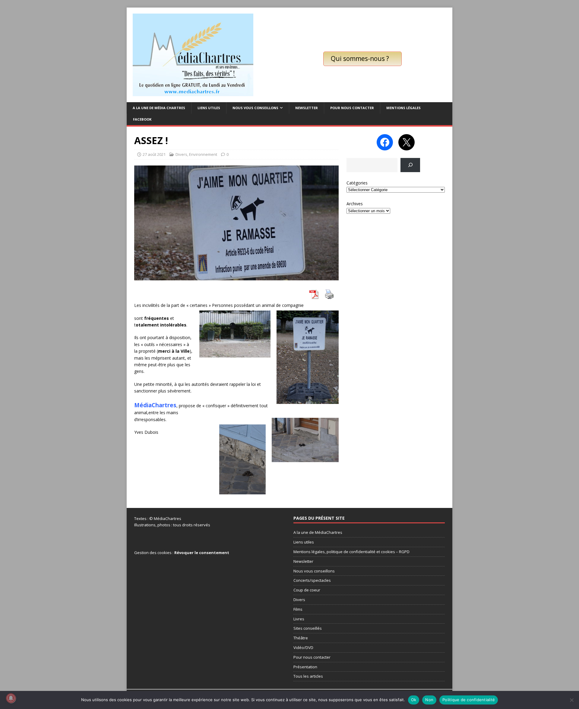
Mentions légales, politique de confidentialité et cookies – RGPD (351, 551)
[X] (406, 142)
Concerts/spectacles (312, 580)
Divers (181, 154)
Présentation (305, 667)
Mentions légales (403, 108)
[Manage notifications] (11, 698)
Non (429, 699)
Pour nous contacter (352, 108)
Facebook (142, 119)
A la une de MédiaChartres (317, 532)
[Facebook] (385, 142)
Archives (354, 203)
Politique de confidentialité (468, 699)
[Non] (571, 700)
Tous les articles (308, 676)
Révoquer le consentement (201, 552)
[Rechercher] (410, 165)
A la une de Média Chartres (159, 108)
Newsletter (306, 108)
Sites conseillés (307, 628)
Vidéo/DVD (303, 647)
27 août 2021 (154, 154)
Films (297, 609)
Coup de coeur (306, 590)
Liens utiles (209, 108)
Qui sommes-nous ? (360, 58)
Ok (413, 699)
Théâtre (300, 638)
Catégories (357, 183)
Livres (298, 619)
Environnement (203, 154)
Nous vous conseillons (255, 108)
